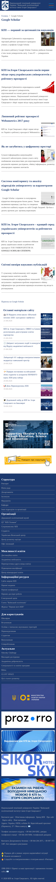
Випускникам (7, 640)
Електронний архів (9, 598)
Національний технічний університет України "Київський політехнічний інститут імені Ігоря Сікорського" (25, 5)
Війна (3, 670)
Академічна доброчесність (12, 661)
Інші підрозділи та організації (13, 509)
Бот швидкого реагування (16, 844)
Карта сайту (7, 820)
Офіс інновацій (7, 544)
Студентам (5, 635)
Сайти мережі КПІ (8, 581)
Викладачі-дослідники (10, 657)
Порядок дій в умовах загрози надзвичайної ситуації (26, 853)
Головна (4, 16)
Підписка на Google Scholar (12, 302)
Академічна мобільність (11, 560)
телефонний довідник (42, 835)
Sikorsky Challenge (8, 653)
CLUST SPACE (7, 674)
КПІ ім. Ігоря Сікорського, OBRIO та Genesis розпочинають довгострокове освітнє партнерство (22, 332)
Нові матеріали (20, 820)
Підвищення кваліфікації (11, 568)
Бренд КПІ (40, 817)
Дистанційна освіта (9, 555)
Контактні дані (7, 817)
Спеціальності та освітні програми (15, 666)
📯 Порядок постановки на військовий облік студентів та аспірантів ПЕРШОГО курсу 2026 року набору (20, 375)
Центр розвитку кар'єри (11, 539)
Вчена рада (5, 488)
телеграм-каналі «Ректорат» (42, 859)
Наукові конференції (9, 590)
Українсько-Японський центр (13, 535)
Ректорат (5, 484)
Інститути (5, 497)
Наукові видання (8, 585)
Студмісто (5, 531)
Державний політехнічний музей (15, 518)
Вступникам (6, 623)
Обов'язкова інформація (25, 817)
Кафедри (4, 505)
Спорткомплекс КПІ (9, 527)
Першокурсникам (8, 631)
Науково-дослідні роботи (11, 594)
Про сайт (50, 817)
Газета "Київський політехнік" (14, 603)
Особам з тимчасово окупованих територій (19, 627)
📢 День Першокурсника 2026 (16, 386)
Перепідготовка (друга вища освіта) (16, 564)
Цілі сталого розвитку (10, 678)
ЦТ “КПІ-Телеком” (9, 522)
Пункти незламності (12, 856)
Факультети (6, 501)
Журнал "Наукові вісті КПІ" (12, 607)
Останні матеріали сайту (18, 310)
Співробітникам (8, 644)
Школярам (5, 618)
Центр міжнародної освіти (12, 572)
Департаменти (7, 492)
